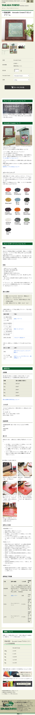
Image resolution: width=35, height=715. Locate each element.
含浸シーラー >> (18, 318)
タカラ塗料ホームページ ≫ (23, 711)
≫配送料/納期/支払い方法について (10, 690)
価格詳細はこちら (18, 66)
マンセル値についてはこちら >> (10, 158)
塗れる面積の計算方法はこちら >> (11, 399)
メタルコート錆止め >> (19, 337)
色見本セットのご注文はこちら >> (11, 166)
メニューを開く (31, 1)
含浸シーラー (14, 595)
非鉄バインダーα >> (19, 329)
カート (28, 1)
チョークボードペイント (13, 8)
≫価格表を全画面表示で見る (8, 692)
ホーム (3, 8)
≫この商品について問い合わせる (10, 693)
